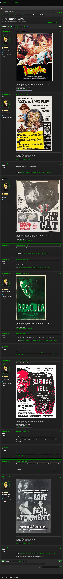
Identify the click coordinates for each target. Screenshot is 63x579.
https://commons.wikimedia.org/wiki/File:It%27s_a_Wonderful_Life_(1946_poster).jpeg (36, 471)
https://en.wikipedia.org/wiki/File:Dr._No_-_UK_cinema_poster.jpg (34, 267)
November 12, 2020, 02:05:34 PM (22, 547)
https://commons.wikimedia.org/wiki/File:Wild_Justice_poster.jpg (36, 172)
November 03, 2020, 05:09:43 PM (22, 273)
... (22, 26)
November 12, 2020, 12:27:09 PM (22, 476)
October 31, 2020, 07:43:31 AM (22, 259)
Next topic (58, 22)
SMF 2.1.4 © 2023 (5, 575)
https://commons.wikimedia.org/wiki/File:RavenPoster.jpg (34, 253)
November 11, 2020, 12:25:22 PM (22, 461)
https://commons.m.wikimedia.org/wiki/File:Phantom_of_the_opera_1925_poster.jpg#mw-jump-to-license (37, 353)
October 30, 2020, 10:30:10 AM (22, 245)
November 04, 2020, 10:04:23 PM (22, 346)
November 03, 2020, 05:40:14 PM (22, 333)
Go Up (2, 561)
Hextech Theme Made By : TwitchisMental (10, 577)
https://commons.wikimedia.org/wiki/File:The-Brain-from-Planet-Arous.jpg (38, 437)
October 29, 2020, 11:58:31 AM (22, 163)
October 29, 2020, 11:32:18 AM (22, 94)
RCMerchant (6, 31)
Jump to (39, 567)
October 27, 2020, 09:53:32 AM (22, 31)
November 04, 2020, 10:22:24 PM (22, 360)
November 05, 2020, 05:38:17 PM (22, 431)
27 (24, 26)
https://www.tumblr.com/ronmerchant (24, 89)
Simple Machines (12, 575)
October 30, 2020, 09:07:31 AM (22, 178)
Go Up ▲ (59, 575)
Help (48, 575)
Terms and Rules (53, 575)
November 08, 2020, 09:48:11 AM (22, 447)
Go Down (3, 26)
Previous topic (51, 22)
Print (60, 26)
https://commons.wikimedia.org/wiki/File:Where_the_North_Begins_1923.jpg (39, 340)
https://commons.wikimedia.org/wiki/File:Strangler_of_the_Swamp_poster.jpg (39, 553)
